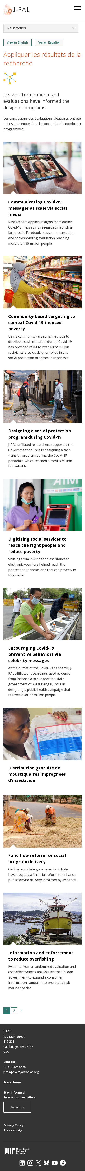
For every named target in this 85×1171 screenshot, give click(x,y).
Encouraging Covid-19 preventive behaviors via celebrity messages (34, 654)
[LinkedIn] (22, 1163)
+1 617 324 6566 (14, 1067)
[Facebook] (63, 1163)
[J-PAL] (16, 10)
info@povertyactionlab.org (21, 1072)
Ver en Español (49, 42)
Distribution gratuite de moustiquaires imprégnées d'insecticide (37, 774)
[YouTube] (55, 1163)
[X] (38, 1163)
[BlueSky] (46, 1163)
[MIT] (42, 1151)
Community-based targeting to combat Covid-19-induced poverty (41, 322)
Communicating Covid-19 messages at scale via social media (37, 208)
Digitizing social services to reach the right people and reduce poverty (37, 545)
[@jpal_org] (30, 1163)
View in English (17, 42)
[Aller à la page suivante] (21, 1010)
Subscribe (17, 1107)
